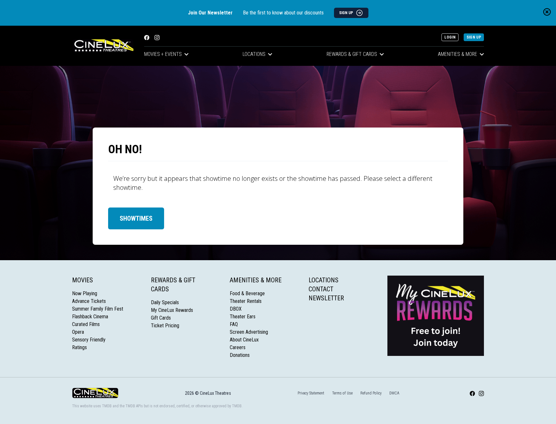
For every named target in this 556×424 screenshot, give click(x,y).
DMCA (394, 393)
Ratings (79, 347)
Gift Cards (161, 318)
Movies (82, 280)
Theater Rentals (246, 301)
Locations (254, 54)
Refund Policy (371, 393)
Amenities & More (457, 54)
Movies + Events (163, 54)
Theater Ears (242, 317)
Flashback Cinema (90, 317)
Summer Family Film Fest (97, 309)
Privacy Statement (311, 393)
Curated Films (86, 324)
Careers (238, 347)
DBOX (236, 309)
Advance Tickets (89, 301)
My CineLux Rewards (172, 310)
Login (450, 37)
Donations (240, 355)
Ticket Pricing (165, 325)
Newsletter (326, 298)
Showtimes (136, 218)
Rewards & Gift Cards (352, 54)
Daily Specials (165, 302)
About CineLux (244, 340)
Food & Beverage (247, 293)
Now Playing (84, 293)
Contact (321, 289)
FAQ (234, 324)
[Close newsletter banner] (547, 12)
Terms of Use (342, 393)
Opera (78, 332)
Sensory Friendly (89, 340)
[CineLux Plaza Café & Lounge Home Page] (103, 46)
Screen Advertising (249, 332)
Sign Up (474, 37)
